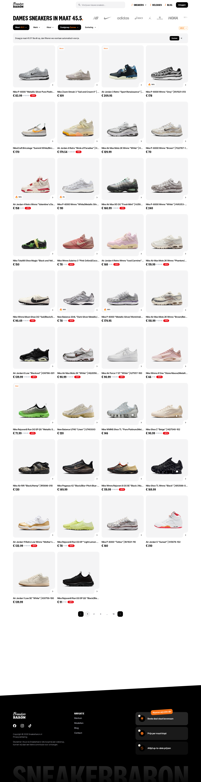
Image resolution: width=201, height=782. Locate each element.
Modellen (78, 723)
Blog (76, 728)
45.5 (182, 28)
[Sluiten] (183, 38)
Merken (78, 718)
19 (114, 614)
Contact (78, 732)
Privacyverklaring (20, 737)
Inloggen (182, 5)
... (107, 614)
